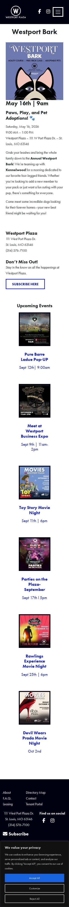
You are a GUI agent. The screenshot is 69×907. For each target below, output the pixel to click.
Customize (34, 888)
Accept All (34, 878)
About (7, 792)
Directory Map (35, 792)
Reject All (34, 898)
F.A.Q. (7, 798)
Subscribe (18, 834)
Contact (31, 798)
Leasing (8, 804)
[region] (34, 874)
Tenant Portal (34, 804)
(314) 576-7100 (18, 825)
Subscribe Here (25, 284)
